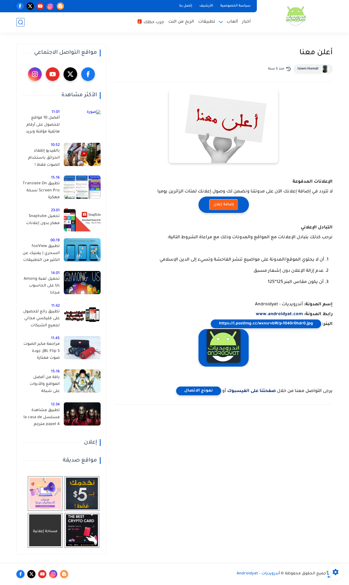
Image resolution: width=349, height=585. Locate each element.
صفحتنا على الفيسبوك (251, 391)
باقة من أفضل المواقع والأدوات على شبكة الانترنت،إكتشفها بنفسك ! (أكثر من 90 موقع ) (43, 385)
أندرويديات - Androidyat (258, 574)
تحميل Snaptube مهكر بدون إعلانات (43, 220)
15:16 (55, 178)
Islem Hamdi (307, 69)
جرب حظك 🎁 (150, 22)
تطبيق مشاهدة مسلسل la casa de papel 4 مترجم (41, 417)
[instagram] (50, 6)
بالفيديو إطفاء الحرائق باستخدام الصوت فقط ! (44, 158)
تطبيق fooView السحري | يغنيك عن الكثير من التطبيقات (41, 253)
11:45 (55, 338)
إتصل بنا (185, 6)
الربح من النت (181, 22)
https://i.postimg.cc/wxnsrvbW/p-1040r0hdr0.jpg (266, 324)
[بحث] (20, 22)
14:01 (55, 273)
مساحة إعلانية (45, 531)
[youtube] (40, 6)
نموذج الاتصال (198, 391)
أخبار (246, 22)
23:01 (55, 211)
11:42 (55, 306)
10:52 (55, 145)
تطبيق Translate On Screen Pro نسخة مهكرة (41, 191)
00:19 (55, 241)
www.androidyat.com (279, 314)
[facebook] (20, 6)
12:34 (55, 405)
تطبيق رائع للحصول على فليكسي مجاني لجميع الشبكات (41, 319)
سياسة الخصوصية (235, 6)
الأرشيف (206, 6)
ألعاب (232, 22)
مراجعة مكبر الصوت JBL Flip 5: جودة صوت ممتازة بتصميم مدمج (41, 352)
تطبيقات (206, 22)
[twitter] (30, 6)
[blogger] (60, 6)
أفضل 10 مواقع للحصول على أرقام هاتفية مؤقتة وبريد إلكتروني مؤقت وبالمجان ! (43, 126)
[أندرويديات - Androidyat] (296, 16)
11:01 (56, 112)
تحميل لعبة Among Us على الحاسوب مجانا (42, 286)
